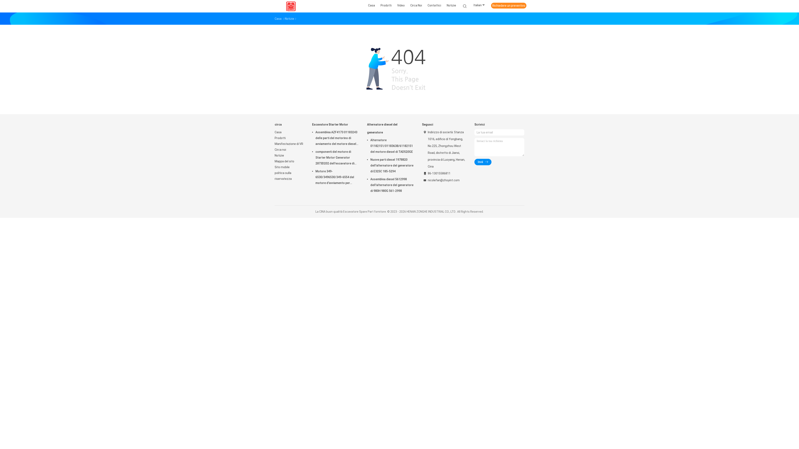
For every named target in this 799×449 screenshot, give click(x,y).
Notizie (279, 155)
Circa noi (280, 149)
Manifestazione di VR (289, 144)
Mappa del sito (284, 161)
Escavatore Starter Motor (330, 124)
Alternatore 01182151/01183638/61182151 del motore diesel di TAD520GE (391, 145)
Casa (278, 132)
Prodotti (280, 138)
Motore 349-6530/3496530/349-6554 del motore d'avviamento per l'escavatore (334, 178)
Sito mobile (282, 167)
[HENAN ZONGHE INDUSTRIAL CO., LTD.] (291, 6)
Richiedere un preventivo (508, 5)
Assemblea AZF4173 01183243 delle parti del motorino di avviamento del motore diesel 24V (336, 139)
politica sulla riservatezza (283, 175)
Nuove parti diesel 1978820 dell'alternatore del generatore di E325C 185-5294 (391, 165)
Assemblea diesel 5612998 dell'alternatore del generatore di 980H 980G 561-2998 (391, 185)
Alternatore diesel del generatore (382, 128)
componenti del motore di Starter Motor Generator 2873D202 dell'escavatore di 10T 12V (334, 158)
